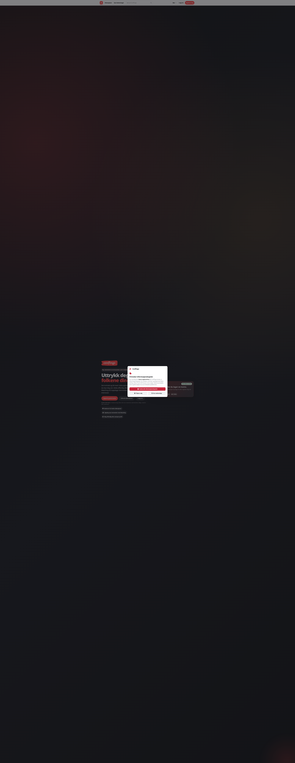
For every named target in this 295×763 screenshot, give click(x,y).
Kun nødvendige (157, 393)
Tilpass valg (139, 393)
